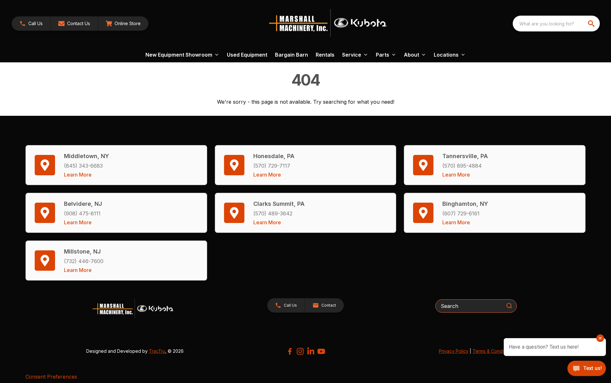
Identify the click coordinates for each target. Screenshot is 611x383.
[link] (123, 23)
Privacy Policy (453, 351)
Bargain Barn (291, 55)
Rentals (325, 55)
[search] (592, 23)
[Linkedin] (311, 351)
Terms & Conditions (493, 351)
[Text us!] (586, 369)
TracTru (157, 351)
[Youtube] (321, 351)
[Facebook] (290, 351)
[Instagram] (300, 351)
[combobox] (556, 23)
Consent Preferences (51, 376)
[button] (31, 23)
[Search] (509, 306)
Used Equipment (247, 55)
